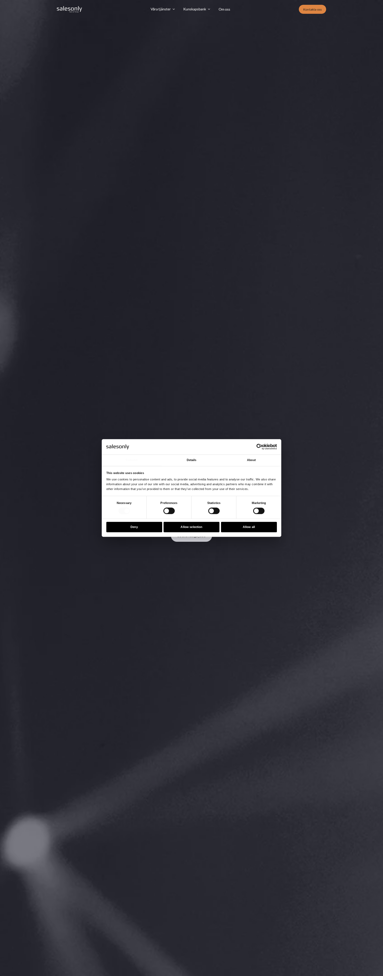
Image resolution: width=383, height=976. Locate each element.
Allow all (249, 527)
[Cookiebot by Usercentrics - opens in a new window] (259, 447)
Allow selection (191, 527)
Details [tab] (191, 460)
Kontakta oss (312, 9)
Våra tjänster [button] (161, 9)
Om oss (224, 9)
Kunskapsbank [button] (194, 9)
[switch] (169, 511)
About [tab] (251, 460)
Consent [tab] (132, 460)
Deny (134, 527)
